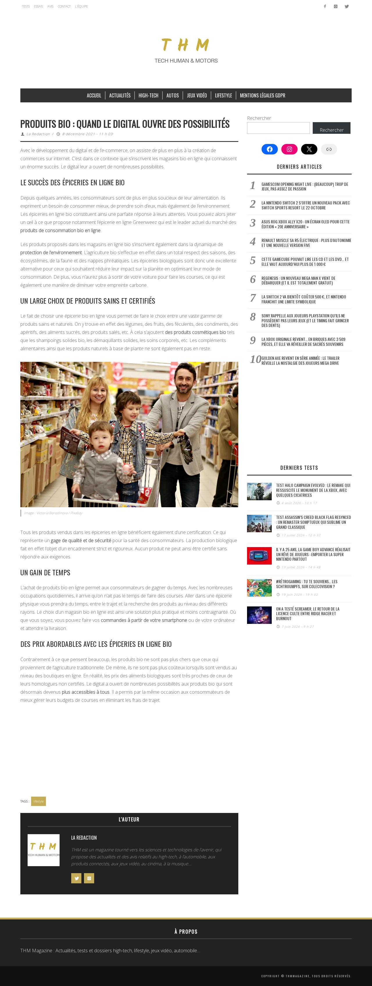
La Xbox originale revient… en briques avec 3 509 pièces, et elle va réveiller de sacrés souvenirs (303, 341)
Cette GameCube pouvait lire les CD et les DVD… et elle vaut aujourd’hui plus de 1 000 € (305, 261)
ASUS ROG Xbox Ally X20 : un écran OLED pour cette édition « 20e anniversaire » (306, 223)
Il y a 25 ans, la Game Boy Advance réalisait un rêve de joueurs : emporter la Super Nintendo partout (313, 554)
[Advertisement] (129, 750)
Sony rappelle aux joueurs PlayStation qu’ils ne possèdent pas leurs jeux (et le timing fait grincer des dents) (305, 320)
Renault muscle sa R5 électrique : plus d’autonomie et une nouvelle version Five (306, 242)
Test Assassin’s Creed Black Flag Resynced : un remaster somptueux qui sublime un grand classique (313, 522)
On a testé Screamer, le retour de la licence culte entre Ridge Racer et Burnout (307, 614)
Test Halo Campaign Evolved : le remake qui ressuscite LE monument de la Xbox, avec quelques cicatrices (313, 490)
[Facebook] (325, 6)
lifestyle (38, 801)
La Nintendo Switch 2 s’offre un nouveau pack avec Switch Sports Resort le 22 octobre (306, 205)
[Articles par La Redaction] (44, 851)
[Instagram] (335, 6)
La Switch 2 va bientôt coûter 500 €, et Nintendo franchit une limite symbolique (304, 299)
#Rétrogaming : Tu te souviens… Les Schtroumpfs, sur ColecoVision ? (306, 583)
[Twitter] (346, 6)
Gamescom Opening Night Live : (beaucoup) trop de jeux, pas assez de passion (305, 186)
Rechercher (259, 118)
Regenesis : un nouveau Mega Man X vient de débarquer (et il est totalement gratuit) (298, 280)
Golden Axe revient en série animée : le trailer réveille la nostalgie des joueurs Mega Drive (300, 360)
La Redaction (38, 133)
